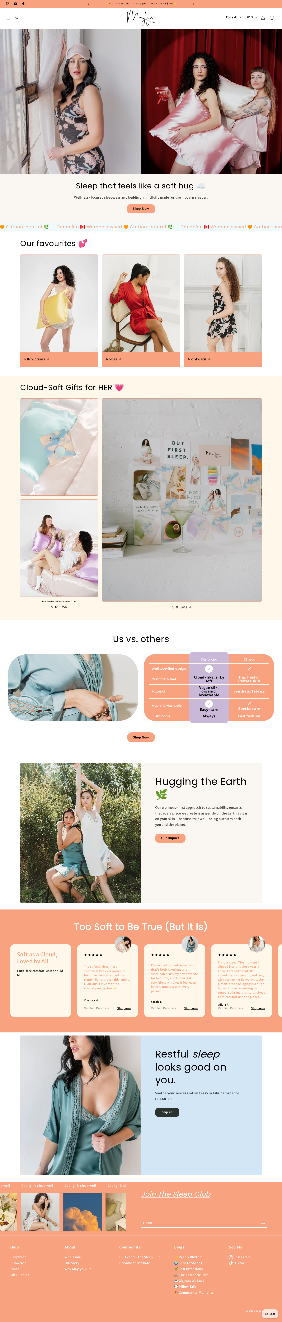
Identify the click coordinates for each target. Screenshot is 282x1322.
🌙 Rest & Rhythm (188, 1257)
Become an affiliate (134, 1263)
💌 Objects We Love (189, 1281)
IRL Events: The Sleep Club (140, 1257)
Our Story (71, 1263)
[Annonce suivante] (193, 4)
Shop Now (141, 208)
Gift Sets (179, 607)
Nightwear (197, 359)
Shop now (124, 1008)
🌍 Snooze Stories (188, 1263)
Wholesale (72, 1257)
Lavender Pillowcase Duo (59, 601)
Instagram (242, 1257)
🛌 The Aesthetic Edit (191, 1275)
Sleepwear (18, 1257)
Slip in (167, 1112)
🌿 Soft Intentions (188, 1269)
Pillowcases (34, 359)
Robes (112, 359)
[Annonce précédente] (88, 4)
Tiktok (239, 1263)
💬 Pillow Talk (185, 1286)
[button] (8, 17)
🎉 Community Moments (194, 1292)
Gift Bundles (19, 1275)
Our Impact (170, 838)
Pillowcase (18, 1263)
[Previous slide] (18, 976)
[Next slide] (263, 976)
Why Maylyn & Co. (78, 1269)
